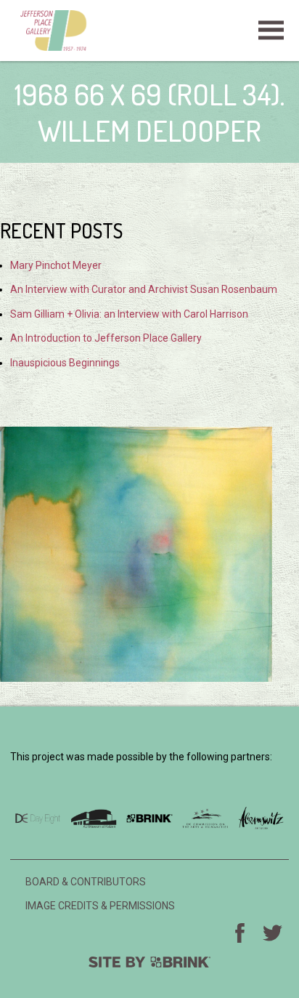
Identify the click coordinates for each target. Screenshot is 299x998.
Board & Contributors (85, 882)
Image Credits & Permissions (100, 906)
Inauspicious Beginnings (65, 363)
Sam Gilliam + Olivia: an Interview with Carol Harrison (129, 314)
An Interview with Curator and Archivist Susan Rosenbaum (143, 289)
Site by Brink (149, 962)
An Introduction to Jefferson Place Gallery (106, 338)
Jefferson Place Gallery (149, 30)
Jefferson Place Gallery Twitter (273, 932)
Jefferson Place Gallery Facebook (240, 932)
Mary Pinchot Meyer (56, 265)
